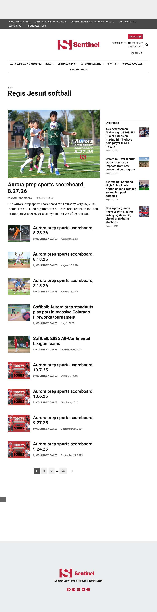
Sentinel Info (78, 69)
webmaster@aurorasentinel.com (84, 580)
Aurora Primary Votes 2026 (25, 64)
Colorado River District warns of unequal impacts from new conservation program (120, 164)
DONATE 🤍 (135, 36)
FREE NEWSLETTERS (36, 26)
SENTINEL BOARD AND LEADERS (50, 21)
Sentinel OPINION (67, 64)
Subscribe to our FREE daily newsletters (127, 45)
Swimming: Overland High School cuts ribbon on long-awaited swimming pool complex (121, 189)
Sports (111, 64)
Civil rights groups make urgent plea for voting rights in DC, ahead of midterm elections (119, 215)
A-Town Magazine (91, 64)
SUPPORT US (15, 26)
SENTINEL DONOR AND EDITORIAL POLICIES (92, 21)
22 (63, 470)
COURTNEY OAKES (21, 197)
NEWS (48, 64)
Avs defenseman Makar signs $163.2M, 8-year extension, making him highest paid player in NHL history (121, 137)
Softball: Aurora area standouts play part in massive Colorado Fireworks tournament (63, 312)
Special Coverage (132, 64)
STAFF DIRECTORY (128, 21)
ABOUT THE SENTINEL (19, 21)
